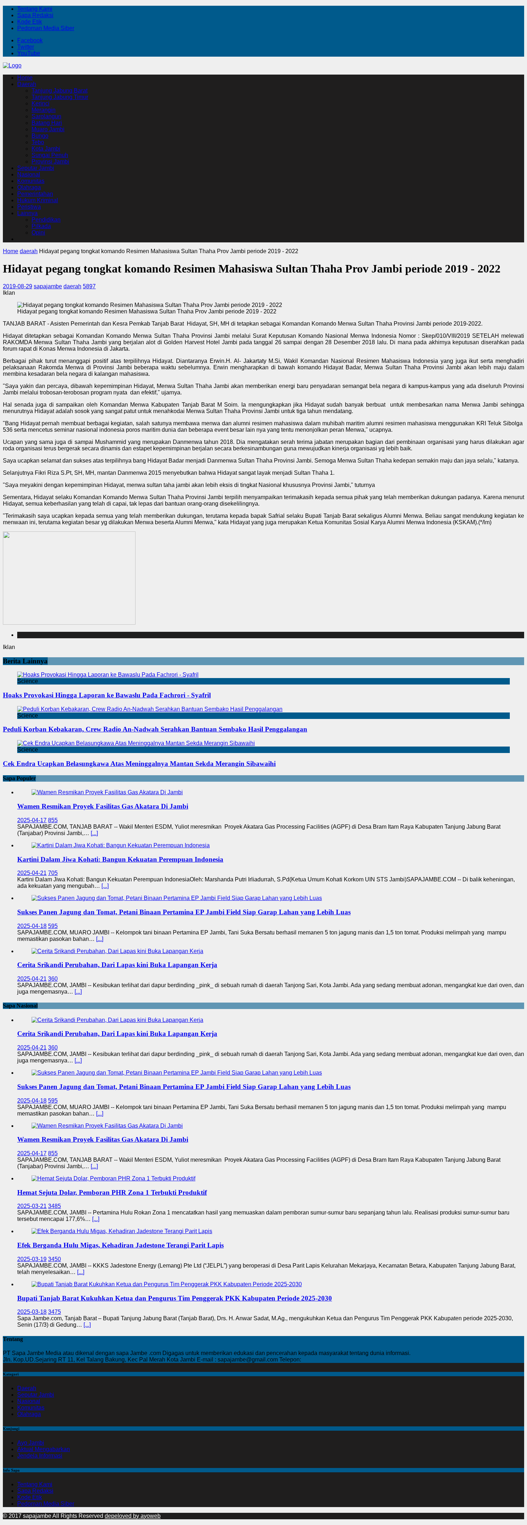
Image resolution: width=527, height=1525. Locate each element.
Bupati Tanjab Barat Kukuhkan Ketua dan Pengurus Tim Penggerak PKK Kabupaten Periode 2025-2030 (174, 1298)
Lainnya (27, 213)
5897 (89, 286)
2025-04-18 (32, 926)
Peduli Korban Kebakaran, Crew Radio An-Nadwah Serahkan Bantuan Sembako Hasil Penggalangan (155, 729)
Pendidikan (46, 220)
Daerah (26, 84)
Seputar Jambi (35, 168)
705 (53, 873)
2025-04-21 (32, 873)
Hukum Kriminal (37, 200)
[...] (94, 833)
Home (25, 78)
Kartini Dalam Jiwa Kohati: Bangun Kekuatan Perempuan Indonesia (120, 859)
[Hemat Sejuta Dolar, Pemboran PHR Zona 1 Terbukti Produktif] (113, 1178)
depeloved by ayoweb (133, 1516)
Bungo (40, 136)
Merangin (44, 110)
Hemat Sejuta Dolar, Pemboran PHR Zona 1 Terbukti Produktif (112, 1192)
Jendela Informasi (39, 1456)
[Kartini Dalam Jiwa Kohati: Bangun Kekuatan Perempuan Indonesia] (121, 845)
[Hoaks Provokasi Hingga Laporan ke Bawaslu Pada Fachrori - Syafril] (108, 675)
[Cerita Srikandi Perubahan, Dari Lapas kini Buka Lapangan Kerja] (117, 951)
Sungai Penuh (50, 155)
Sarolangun (46, 116)
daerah (72, 286)
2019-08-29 (17, 286)
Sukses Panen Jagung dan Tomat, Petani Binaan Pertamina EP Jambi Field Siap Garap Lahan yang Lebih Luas (184, 912)
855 (53, 820)
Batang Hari (47, 123)
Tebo (38, 142)
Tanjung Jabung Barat (59, 90)
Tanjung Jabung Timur (60, 97)
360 (53, 979)
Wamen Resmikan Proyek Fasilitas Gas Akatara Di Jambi (102, 806)
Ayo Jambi (30, 1443)
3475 (54, 1312)
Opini (38, 232)
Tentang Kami (34, 9)
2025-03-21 (32, 1206)
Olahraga (29, 187)
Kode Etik (29, 22)
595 (53, 926)
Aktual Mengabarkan (43, 1449)
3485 (54, 1206)
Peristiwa (29, 207)
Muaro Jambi (48, 129)
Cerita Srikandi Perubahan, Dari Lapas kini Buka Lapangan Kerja (117, 964)
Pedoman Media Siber (45, 28)
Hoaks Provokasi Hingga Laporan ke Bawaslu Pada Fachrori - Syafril (107, 695)
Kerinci (40, 103)
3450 (54, 1259)
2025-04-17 (32, 820)
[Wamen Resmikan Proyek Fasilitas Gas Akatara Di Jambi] (107, 792)
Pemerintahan (35, 194)
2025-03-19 (32, 1259)
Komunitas (30, 181)
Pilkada (41, 226)
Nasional (28, 174)
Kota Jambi (46, 149)
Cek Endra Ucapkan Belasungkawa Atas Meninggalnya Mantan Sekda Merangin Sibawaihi (139, 763)
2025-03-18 (32, 1312)
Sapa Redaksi (35, 15)
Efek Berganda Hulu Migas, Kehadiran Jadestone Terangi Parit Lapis (120, 1245)
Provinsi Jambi (50, 161)
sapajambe (48, 286)
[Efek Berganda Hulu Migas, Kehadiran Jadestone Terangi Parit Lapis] (122, 1231)
